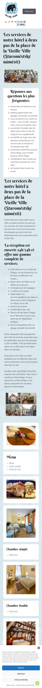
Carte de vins (15, 469)
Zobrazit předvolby (21, 680)
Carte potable (15, 466)
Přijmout (21, 668)
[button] (39, 648)
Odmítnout (21, 674)
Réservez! (29, 11)
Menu (11, 463)
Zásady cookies (10, 685)
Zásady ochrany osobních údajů (25, 685)
